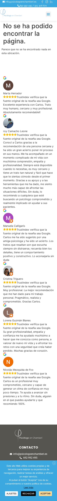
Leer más (28, 487)
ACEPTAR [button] (45, 493)
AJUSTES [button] (11, 493)
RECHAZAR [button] (28, 493)
